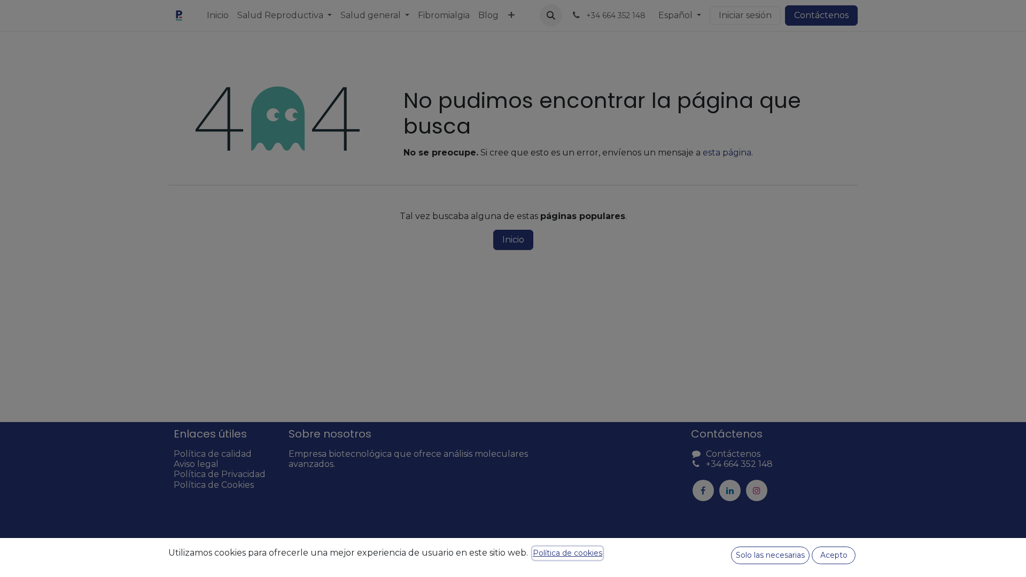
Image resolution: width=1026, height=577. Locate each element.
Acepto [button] (834, 555)
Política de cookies (567, 553)
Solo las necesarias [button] (770, 555)
